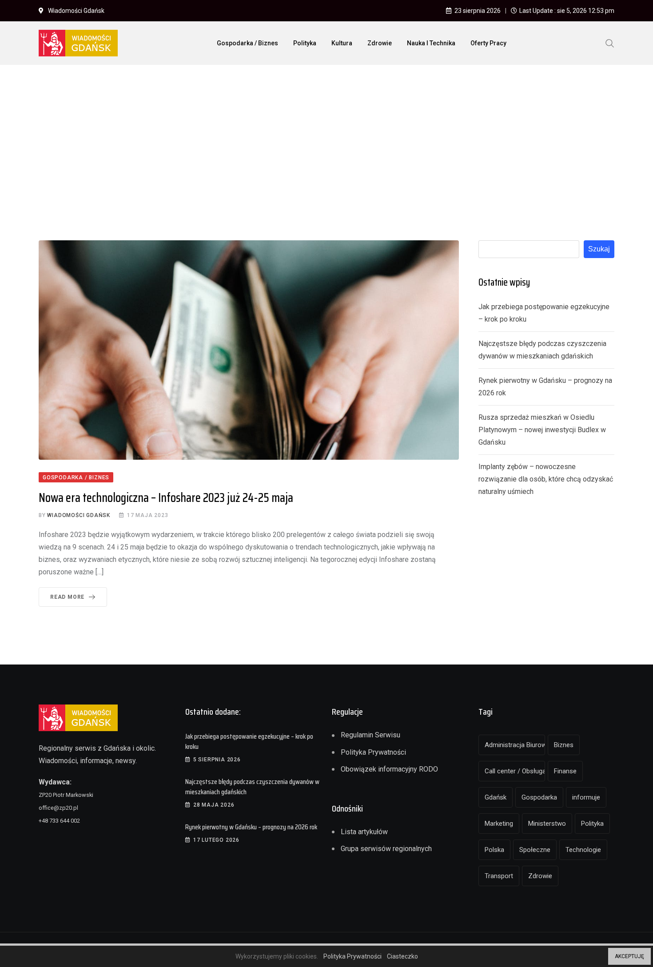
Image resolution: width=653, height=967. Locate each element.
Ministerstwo (547, 824)
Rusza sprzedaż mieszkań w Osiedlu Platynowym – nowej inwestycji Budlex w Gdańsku (542, 429)
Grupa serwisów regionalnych (386, 848)
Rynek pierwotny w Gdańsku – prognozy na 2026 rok (251, 826)
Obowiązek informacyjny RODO (389, 769)
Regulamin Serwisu (370, 735)
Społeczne (534, 850)
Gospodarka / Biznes (247, 43)
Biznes (563, 745)
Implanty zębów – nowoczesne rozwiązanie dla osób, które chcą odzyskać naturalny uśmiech (545, 479)
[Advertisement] (326, 138)
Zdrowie (379, 43)
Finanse (565, 771)
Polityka (304, 43)
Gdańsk (495, 797)
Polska (494, 850)
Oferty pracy (488, 43)
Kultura (341, 43)
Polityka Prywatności (373, 752)
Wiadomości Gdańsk (78, 515)
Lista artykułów (364, 832)
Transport (499, 876)
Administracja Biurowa (515, 745)
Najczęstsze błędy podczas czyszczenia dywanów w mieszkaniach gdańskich (252, 786)
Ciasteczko (402, 956)
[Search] (609, 42)
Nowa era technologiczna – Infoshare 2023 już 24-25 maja (166, 497)
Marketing (499, 824)
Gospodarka (539, 797)
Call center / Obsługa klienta (515, 771)
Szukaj (599, 249)
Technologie (583, 850)
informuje (586, 797)
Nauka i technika (431, 43)
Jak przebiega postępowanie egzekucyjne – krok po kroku (249, 741)
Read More (67, 597)
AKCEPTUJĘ (629, 956)
